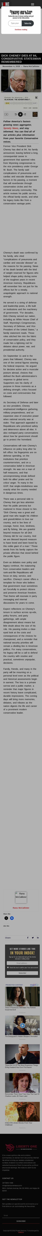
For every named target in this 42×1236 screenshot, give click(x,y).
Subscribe (27, 23)
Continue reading (21, 29)
